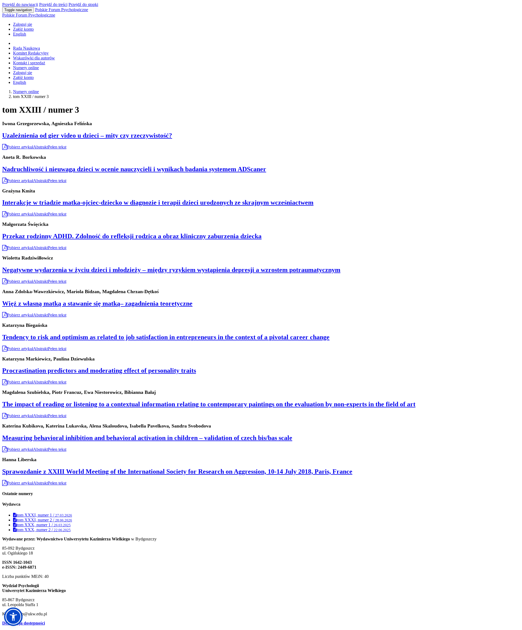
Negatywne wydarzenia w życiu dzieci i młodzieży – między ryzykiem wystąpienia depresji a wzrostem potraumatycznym (171, 269)
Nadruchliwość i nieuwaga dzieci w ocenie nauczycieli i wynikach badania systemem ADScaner (134, 169)
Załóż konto (23, 29)
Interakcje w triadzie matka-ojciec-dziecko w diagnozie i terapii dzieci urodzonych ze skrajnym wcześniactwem (157, 202)
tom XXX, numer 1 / (44, 525)
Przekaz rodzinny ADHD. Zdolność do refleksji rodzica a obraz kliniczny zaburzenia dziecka (132, 236)
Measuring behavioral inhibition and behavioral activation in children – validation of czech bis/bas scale (147, 437)
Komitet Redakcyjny (31, 53)
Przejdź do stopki (83, 4)
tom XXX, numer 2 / (44, 529)
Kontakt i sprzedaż (29, 63)
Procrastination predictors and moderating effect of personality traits (99, 370)
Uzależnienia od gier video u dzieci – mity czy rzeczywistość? (87, 135)
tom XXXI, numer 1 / (44, 515)
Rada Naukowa (26, 48)
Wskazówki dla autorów (34, 58)
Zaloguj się (22, 24)
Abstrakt (40, 147)
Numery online (26, 67)
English (19, 34)
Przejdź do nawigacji (20, 4)
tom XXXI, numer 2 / (44, 520)
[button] (13, 617)
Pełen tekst (57, 147)
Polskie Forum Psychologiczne (61, 9)
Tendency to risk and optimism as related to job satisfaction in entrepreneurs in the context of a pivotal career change (166, 337)
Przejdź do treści (53, 4)
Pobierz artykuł (20, 147)
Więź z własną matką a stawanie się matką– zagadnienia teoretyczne (97, 303)
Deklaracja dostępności (23, 623)
